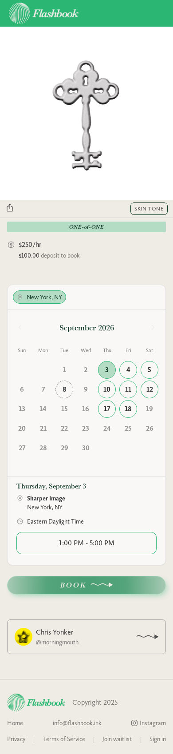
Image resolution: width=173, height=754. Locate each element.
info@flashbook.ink (77, 722)
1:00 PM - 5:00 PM (86, 543)
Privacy (16, 738)
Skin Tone (149, 209)
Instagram (153, 722)
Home (15, 722)
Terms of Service (64, 738)
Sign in (157, 738)
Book (73, 585)
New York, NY (44, 297)
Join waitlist (117, 738)
